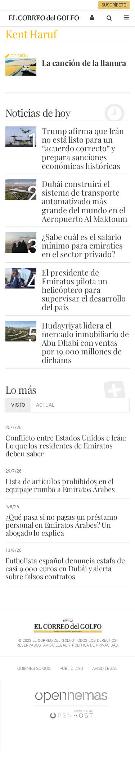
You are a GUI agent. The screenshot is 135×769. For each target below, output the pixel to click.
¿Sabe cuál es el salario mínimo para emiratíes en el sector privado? (82, 245)
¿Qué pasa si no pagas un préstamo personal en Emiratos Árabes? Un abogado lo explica (61, 524)
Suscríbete (114, 5)
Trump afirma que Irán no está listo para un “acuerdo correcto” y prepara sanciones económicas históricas (83, 148)
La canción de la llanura (84, 62)
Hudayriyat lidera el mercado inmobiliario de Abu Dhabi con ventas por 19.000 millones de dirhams (85, 343)
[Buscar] (109, 17)
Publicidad (71, 668)
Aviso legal (104, 668)
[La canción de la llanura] (20, 67)
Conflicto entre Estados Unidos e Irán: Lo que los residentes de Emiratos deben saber (65, 445)
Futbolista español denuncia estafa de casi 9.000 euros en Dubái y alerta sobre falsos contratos (65, 568)
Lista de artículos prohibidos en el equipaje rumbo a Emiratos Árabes (60, 485)
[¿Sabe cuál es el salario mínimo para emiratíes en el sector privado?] (20, 242)
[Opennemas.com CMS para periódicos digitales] (71, 705)
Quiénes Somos (33, 668)
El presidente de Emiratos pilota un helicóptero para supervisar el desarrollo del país (84, 290)
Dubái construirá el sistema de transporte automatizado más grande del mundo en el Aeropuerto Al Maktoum (84, 201)
